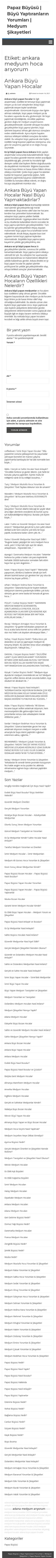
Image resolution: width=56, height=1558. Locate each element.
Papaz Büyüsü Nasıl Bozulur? (17, 1375)
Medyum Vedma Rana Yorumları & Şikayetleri (25, 1309)
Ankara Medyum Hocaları (16, 1204)
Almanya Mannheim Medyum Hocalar (21, 1082)
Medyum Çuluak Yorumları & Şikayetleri (22, 1349)
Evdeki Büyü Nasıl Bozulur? (16, 1063)
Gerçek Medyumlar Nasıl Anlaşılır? (20, 1454)
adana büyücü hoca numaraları (27, 1529)
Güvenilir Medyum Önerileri (16, 802)
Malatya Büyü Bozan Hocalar (18, 1109)
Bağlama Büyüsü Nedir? (15, 1415)
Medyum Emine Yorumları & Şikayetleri (30, 759)
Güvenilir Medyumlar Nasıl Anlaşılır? (20, 1448)
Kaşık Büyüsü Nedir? (21, 639)
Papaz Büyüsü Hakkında (22, 705)
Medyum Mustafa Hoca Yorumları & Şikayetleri (26, 1263)
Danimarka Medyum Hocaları (27, 554)
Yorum (11, 342)
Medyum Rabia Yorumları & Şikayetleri (22, 1270)
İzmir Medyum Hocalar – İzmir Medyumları (24, 853)
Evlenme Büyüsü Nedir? (15, 1402)
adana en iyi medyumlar (15, 1515)
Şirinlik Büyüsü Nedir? (14, 1250)
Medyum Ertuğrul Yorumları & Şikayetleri (23, 1323)
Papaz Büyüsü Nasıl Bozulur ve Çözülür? (23, 1069)
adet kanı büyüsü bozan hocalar (18, 1526)
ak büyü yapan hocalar (22, 1505)
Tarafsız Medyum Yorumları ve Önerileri (22, 847)
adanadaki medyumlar (14, 1520)
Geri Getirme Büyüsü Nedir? (17, 1217)
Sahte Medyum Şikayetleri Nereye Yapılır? (23, 1036)
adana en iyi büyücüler (35, 1520)
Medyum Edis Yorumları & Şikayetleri (21, 1481)
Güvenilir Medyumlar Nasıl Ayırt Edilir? (28, 539)
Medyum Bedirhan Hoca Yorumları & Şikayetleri (26, 1356)
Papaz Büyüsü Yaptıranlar (16, 1395)
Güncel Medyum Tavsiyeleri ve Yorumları (23, 831)
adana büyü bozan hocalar (16, 1502)
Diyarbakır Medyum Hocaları (17, 1197)
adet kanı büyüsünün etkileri (29, 1518)
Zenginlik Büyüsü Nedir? (15, 1243)
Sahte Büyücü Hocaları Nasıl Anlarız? (21, 935)
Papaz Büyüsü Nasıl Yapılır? (23, 569)
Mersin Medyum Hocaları (16, 1164)
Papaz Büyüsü (11, 1544)
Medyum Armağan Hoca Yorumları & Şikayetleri (26, 1468)
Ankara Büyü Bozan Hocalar (17, 1043)
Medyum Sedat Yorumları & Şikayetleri (22, 1283)
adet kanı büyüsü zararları (38, 1523)
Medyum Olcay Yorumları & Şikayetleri (22, 1290)
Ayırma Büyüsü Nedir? (14, 1142)
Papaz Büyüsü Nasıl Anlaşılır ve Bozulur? (23, 921)
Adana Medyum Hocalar (15, 1017)
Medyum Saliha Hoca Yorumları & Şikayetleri (25, 1276)
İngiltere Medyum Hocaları (16, 1096)
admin (13, 93)
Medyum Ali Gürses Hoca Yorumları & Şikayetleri (26, 860)
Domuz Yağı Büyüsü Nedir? (17, 1224)
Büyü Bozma (10, 1441)
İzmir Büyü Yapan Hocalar (29, 451)
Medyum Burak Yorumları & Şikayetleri (22, 1487)
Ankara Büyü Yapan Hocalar (23, 84)
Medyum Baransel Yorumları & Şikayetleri (23, 1474)
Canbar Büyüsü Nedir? (23, 603)
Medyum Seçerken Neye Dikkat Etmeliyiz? (23, 1135)
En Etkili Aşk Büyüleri (13, 1171)
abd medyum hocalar (35, 1515)
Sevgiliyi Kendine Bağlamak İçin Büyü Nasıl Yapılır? (27, 786)
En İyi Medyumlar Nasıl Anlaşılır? (19, 928)
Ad (9, 376)
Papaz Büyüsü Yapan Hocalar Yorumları (22, 883)
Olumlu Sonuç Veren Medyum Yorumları (22, 824)
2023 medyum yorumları (37, 1512)
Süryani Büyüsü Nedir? (24, 654)
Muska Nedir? (10, 1257)
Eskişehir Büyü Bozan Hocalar (18, 1023)
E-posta (11, 388)
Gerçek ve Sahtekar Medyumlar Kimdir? (22, 1102)
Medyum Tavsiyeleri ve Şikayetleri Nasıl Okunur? (26, 1158)
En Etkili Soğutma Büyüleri (16, 1178)
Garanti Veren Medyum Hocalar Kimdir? (22, 905)
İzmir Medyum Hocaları (15, 1184)
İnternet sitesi (14, 401)
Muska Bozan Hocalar (14, 899)
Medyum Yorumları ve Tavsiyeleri (19, 997)
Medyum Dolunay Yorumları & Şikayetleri (23, 1336)
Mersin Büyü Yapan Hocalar (17, 1115)
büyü (15, 99)
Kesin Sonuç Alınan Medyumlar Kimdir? (22, 867)
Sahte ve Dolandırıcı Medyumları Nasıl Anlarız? (25, 964)
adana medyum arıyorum (29, 1508)
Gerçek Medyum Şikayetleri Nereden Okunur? (25, 948)
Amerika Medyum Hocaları (16, 1089)
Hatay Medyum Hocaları (15, 1191)
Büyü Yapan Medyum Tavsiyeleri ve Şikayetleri (25, 990)
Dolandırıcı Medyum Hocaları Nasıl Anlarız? (24, 1003)
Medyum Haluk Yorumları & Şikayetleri (22, 1494)
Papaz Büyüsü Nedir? (14, 1362)
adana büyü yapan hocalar (31, 1532)
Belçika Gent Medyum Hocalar (18, 1076)
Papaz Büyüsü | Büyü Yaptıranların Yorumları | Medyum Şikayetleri (28, 20)
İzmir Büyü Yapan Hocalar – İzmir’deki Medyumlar (27, 977)
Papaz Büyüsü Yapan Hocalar (41, 1556)
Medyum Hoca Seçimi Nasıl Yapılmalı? (21, 1129)
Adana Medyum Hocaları (15, 1211)
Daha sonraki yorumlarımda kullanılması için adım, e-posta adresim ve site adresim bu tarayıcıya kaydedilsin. (27, 420)
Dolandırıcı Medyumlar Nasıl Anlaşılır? (21, 1461)
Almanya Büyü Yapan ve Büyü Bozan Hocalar (25, 1122)
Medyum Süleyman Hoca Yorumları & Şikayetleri (26, 1296)
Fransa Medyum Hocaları (16, 1237)
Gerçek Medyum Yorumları (16, 808)
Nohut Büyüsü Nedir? (14, 1408)
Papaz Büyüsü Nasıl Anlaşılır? (25, 687)
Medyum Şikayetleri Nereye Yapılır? (20, 1010)
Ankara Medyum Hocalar (15, 1056)
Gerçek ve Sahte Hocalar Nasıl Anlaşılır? (29, 469)
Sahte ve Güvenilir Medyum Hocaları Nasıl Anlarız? (27, 1030)
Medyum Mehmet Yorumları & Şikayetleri (23, 1316)
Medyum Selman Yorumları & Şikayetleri (23, 1303)
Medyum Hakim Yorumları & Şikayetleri (22, 1329)
